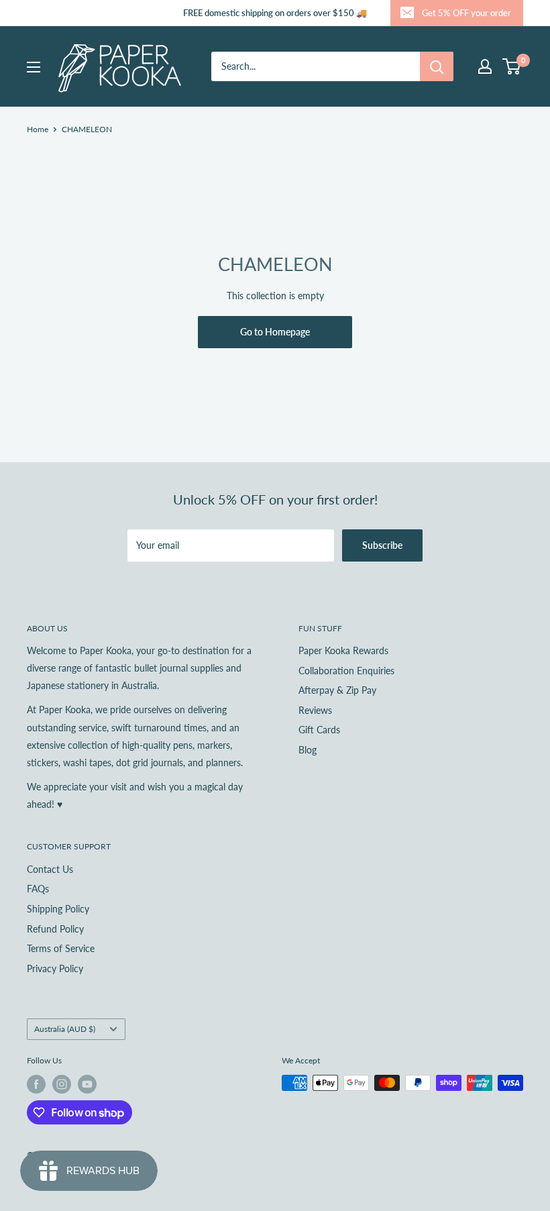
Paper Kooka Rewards (343, 650)
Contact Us (50, 869)
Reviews (315, 710)
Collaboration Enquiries (346, 670)
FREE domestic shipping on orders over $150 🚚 (275, 12)
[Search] (436, 66)
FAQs (38, 888)
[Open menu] (33, 67)
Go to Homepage (275, 331)
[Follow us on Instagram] (61, 1084)
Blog (307, 749)
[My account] (485, 66)
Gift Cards (319, 729)
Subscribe (382, 545)
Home (37, 129)
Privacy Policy (55, 968)
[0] (512, 66)
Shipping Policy (58, 908)
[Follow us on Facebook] (36, 1084)
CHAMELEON (87, 129)
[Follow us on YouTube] (87, 1084)
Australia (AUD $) (64, 1029)
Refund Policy (55, 929)
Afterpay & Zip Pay (337, 690)
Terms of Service (61, 948)
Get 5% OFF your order (466, 12)
